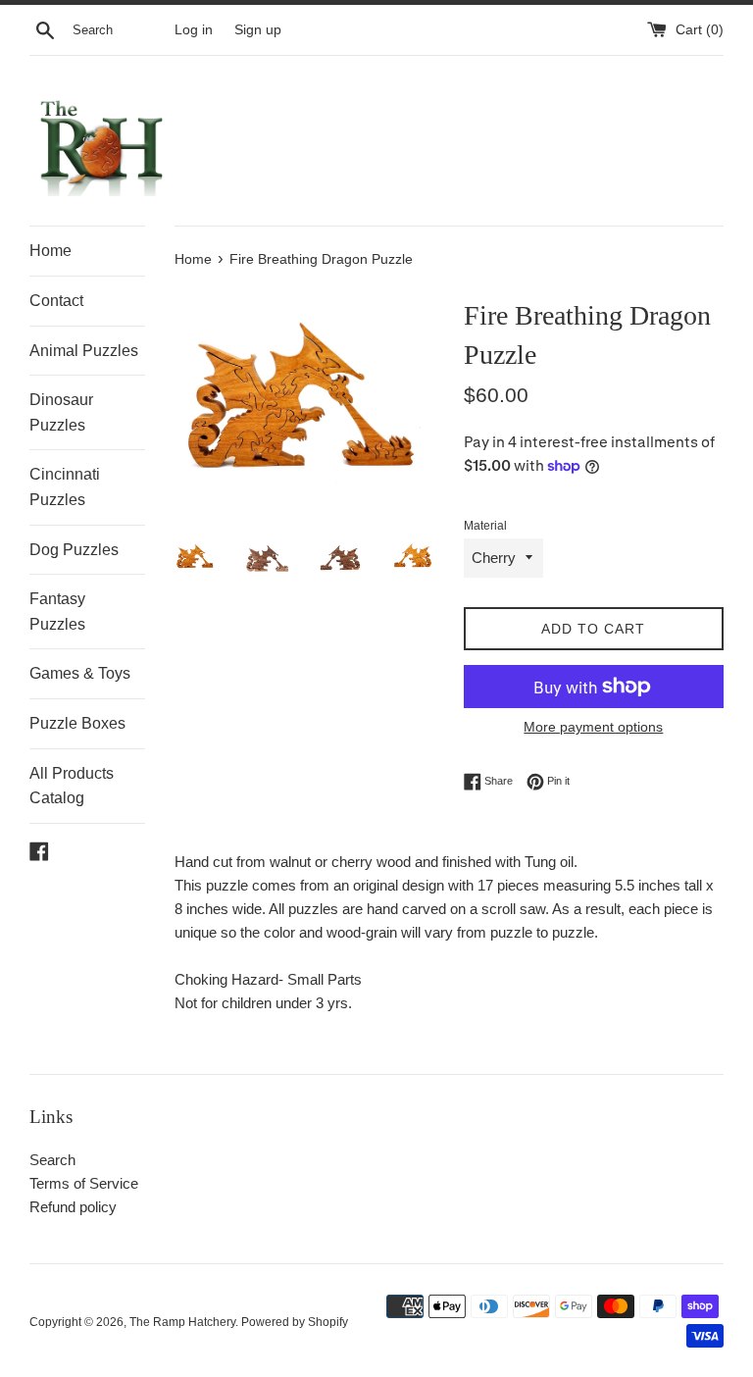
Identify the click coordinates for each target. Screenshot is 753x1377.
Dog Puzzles (74, 549)
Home (50, 250)
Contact (56, 300)
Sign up (257, 30)
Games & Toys (79, 673)
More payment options (593, 727)
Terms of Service (83, 1183)
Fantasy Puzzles (57, 611)
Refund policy (73, 1206)
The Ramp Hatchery (182, 1322)
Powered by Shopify (294, 1322)
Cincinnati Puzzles (64, 487)
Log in (194, 30)
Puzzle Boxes (77, 723)
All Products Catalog (71, 786)
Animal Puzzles (83, 350)
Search (52, 1159)
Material (485, 526)
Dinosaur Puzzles (61, 412)
